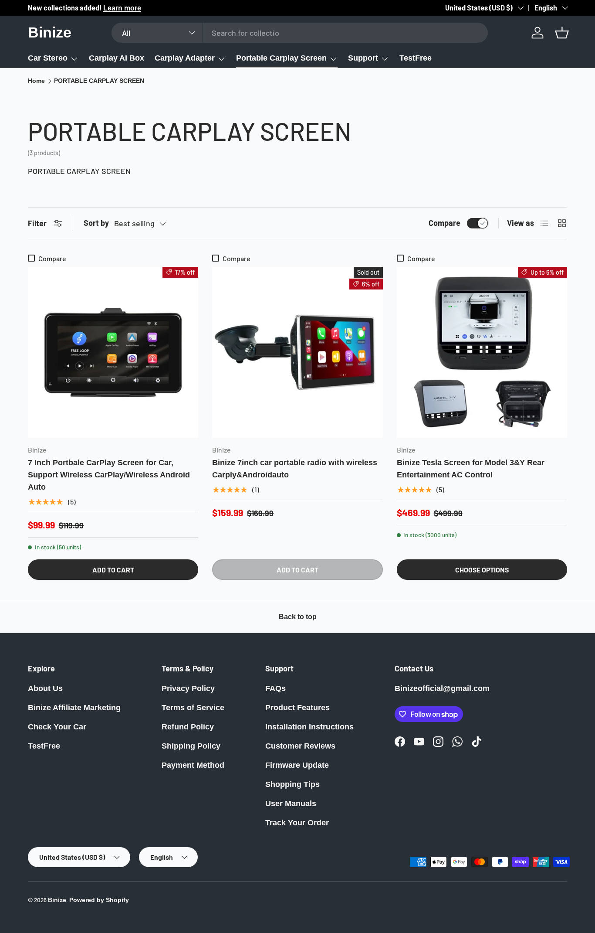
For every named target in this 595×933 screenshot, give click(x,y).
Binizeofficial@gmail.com (442, 688)
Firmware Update (297, 765)
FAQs (275, 688)
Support (363, 58)
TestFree (415, 58)
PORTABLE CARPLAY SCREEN (99, 81)
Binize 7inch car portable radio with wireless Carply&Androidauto (294, 468)
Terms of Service (193, 707)
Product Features (297, 707)
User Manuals (290, 803)
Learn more (122, 8)
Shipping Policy (191, 746)
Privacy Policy (188, 688)
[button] (561, 32)
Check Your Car (57, 726)
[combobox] (299, 33)
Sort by (96, 223)
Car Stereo (48, 58)
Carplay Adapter (185, 58)
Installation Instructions (309, 726)
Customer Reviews (300, 746)
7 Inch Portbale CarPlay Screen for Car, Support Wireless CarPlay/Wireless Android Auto (109, 474)
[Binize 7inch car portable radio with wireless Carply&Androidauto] (297, 352)
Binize (57, 900)
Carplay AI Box (116, 58)
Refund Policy (188, 726)
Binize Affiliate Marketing (74, 707)
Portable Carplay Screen (281, 58)
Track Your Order (297, 822)
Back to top (298, 616)
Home (36, 81)
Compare (444, 223)
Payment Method (193, 765)
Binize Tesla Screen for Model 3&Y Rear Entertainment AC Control (470, 468)
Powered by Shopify (99, 900)
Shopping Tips (292, 784)
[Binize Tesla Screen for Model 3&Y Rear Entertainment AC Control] (482, 352)
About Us (45, 688)
